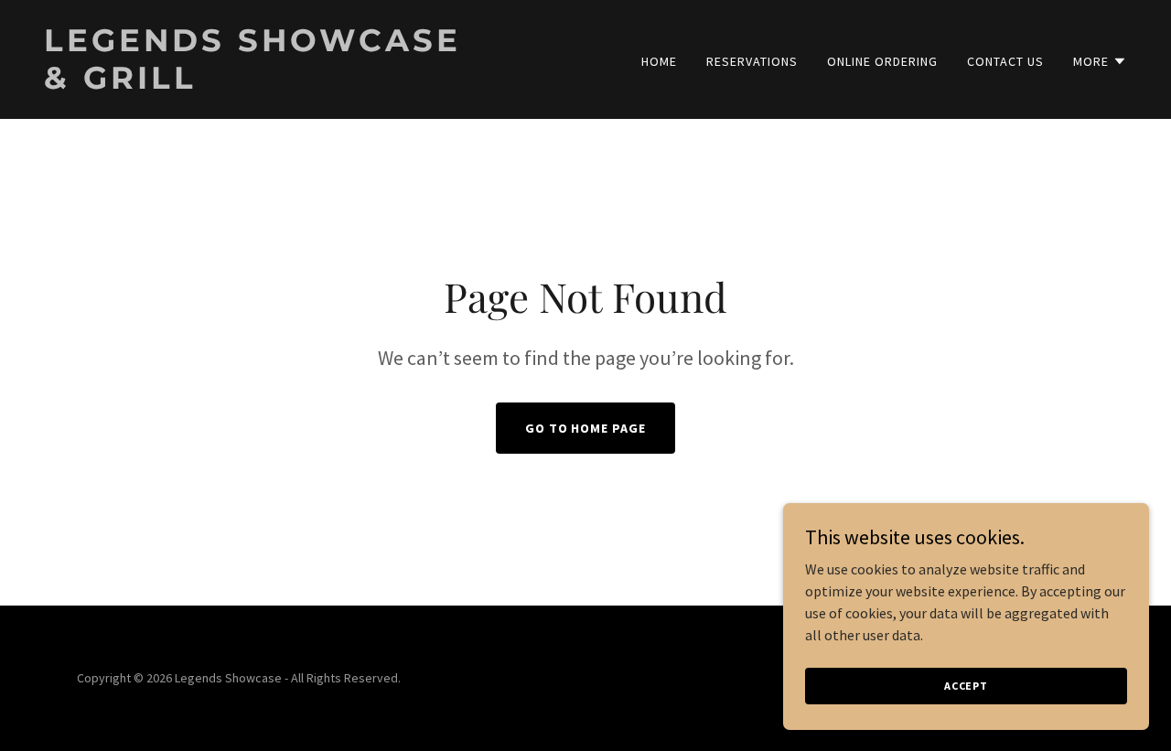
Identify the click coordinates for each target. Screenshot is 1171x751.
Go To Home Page (586, 428)
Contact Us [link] (1005, 61)
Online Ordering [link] (882, 61)
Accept (966, 685)
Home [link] (659, 61)
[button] (1100, 61)
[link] (307, 83)
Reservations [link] (752, 61)
